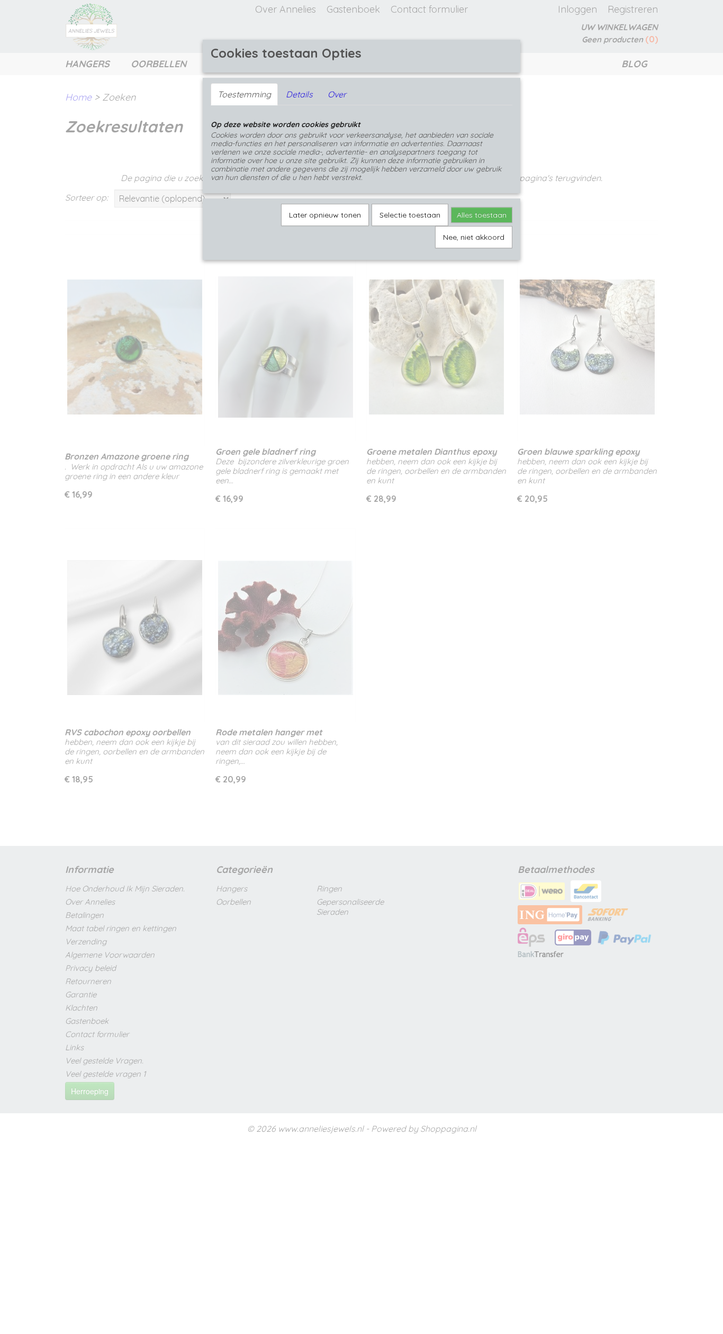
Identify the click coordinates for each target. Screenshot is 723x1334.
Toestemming (244, 94)
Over (337, 94)
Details (299, 94)
